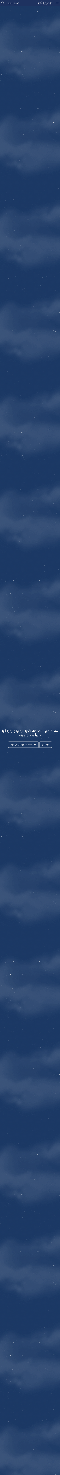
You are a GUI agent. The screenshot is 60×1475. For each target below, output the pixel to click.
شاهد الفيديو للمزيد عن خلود (22, 744)
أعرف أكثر (45, 744)
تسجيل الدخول (13, 3)
